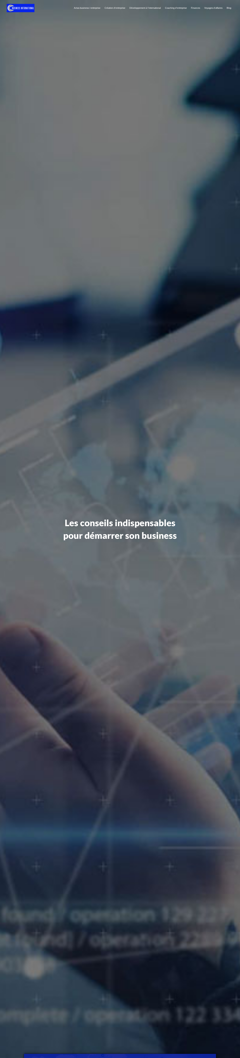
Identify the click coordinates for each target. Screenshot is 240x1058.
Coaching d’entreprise (176, 8)
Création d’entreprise (115, 8)
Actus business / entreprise (87, 8)
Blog (229, 8)
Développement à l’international (145, 8)
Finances (195, 8)
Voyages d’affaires (213, 8)
